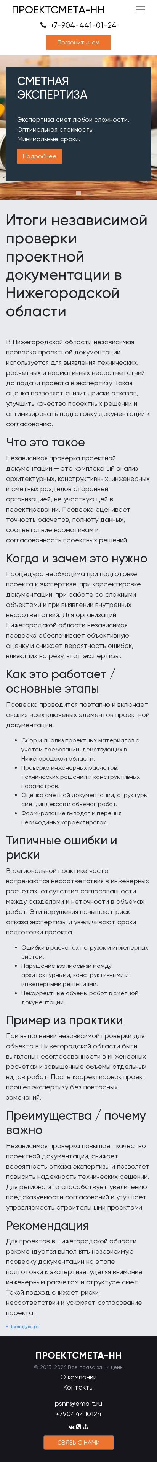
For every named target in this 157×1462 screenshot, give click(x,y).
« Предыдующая (23, 1326)
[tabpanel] (78, 127)
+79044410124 (79, 1414)
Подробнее (39, 156)
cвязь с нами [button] (78, 1442)
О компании (78, 1377)
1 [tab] (78, 193)
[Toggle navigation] (140, 10)
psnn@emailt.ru (78, 1403)
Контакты (78, 1387)
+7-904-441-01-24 (82, 25)
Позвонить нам (78, 42)
